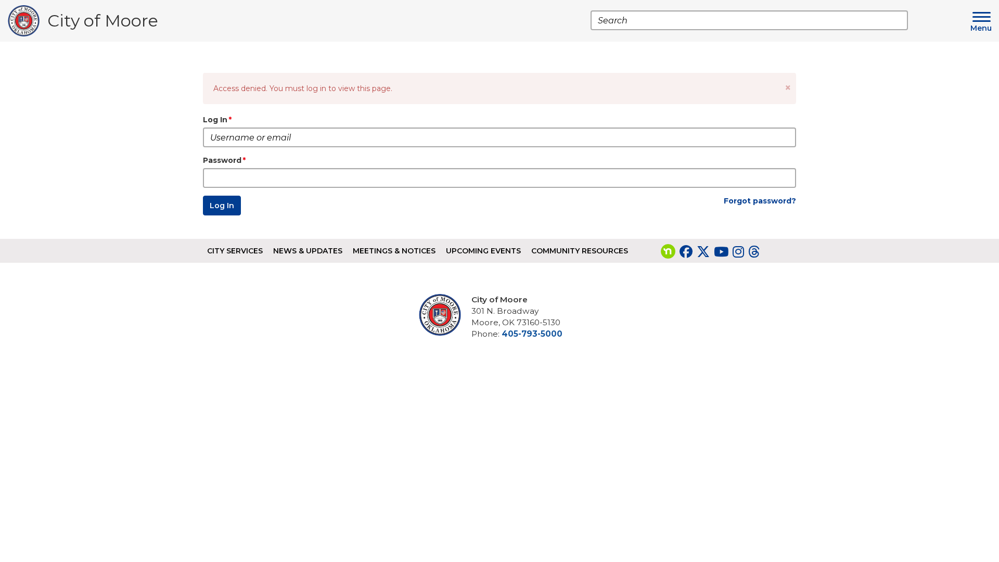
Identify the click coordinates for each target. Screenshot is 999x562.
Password (222, 160)
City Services (235, 251)
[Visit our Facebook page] (686, 252)
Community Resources (579, 251)
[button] (788, 87)
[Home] (27, 20)
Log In (215, 119)
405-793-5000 (532, 334)
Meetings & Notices (394, 251)
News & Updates (307, 251)
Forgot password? (760, 201)
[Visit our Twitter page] (703, 252)
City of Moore (102, 23)
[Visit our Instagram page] (738, 252)
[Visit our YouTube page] (721, 252)
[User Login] (444, 315)
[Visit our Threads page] (754, 252)
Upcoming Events (483, 251)
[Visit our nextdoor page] (668, 252)
